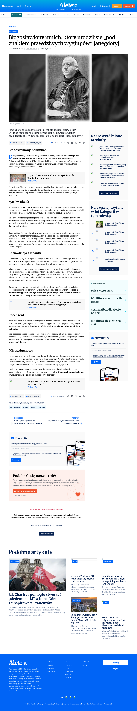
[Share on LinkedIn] (72, 143)
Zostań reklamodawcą (78, 704)
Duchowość (45, 15)
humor (25, 407)
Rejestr (115, 6)
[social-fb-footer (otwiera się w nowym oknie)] (66, 697)
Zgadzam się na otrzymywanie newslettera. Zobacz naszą (37, 454)
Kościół (97, 15)
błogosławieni (15, 407)
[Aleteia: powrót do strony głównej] (68, 5)
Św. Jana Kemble (76, 9)
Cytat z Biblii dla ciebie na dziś (106, 311)
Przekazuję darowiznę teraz (23, 491)
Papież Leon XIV (109, 15)
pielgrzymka (15, 561)
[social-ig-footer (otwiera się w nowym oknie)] (75, 697)
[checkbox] (11, 453)
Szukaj (29, 6)
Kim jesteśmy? (50, 704)
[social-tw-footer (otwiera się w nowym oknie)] (70, 697)
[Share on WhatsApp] (84, 143)
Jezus (75, 561)
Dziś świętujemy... (102, 290)
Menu (4, 15)
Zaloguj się (106, 6)
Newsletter (69, 665)
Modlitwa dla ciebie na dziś (106, 322)
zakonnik (42, 407)
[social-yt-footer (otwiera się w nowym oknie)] (62, 697)
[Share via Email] (80, 143)
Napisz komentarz (47, 534)
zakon (33, 407)
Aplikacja (68, 668)
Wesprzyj (128, 6)
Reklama (68, 677)
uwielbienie (76, 600)
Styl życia (56, 15)
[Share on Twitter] (76, 143)
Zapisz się (15, 460)
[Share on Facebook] (68, 143)
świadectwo (108, 561)
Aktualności (87, 15)
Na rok (85, 665)
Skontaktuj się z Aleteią (94, 704)
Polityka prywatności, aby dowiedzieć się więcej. (108, 357)
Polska (132, 15)
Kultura (76, 15)
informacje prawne (62, 704)
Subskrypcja (69, 671)
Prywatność (108, 704)
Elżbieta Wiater (31, 49)
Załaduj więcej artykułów (109, 193)
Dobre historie (31, 15)
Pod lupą (66, 15)
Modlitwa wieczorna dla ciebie (107, 300)
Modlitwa (15, 15)
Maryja (106, 603)
